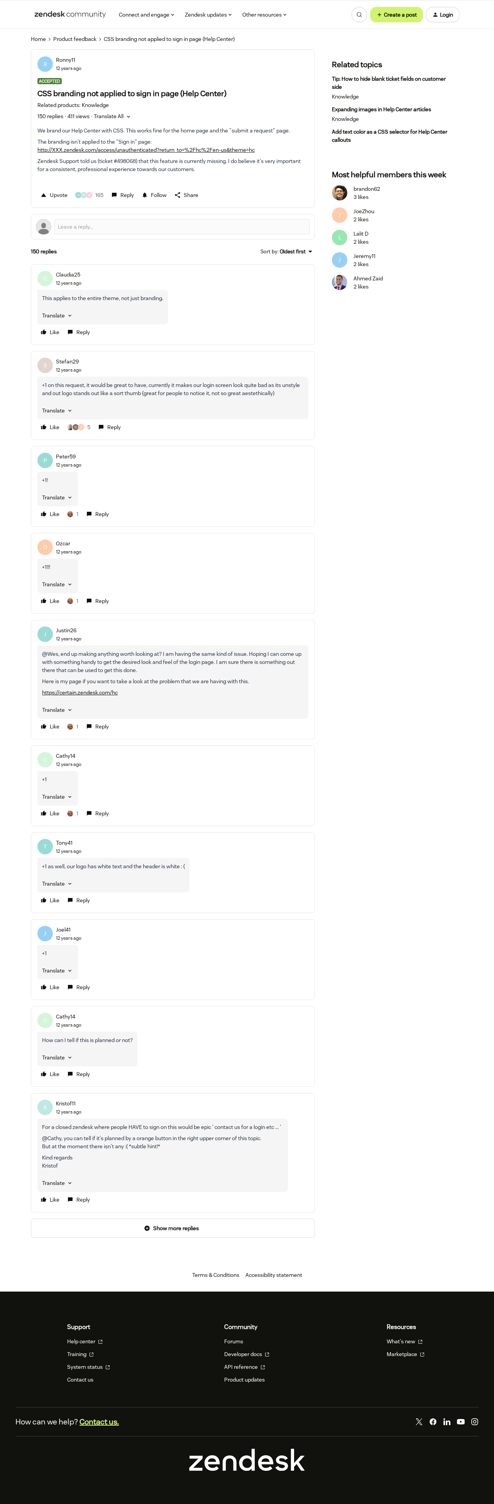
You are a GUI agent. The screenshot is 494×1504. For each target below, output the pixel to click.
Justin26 (66, 630)
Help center (81, 1341)
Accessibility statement (273, 1274)
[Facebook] (433, 1422)
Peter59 (66, 456)
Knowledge (345, 96)
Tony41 (64, 842)
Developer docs (243, 1354)
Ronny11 (65, 59)
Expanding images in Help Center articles (381, 109)
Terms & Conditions (215, 1274)
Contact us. (99, 1422)
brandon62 (367, 188)
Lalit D (361, 233)
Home (38, 39)
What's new (401, 1341)
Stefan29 (67, 361)
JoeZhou (364, 211)
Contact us (80, 1379)
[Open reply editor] (173, 226)
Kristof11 (66, 1103)
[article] (172, 304)
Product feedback (74, 39)
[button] (396, 14)
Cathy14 (65, 755)
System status (85, 1366)
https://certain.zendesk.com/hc (80, 692)
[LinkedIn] (447, 1422)
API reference (241, 1366)
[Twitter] (419, 1422)
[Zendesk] (247, 1468)
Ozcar (63, 543)
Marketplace (402, 1354)
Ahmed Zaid (368, 278)
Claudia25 (68, 274)
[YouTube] (461, 1422)
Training (77, 1354)
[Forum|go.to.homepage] (70, 14)
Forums (233, 1341)
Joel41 (63, 929)
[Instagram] (475, 1422)
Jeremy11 (365, 256)
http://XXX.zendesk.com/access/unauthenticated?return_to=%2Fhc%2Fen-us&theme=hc (146, 149)
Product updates (244, 1379)
